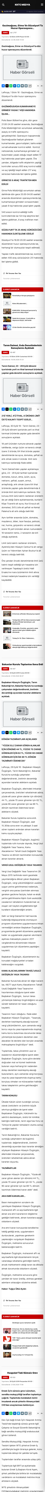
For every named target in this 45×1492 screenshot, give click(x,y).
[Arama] (3, 4)
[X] (7, 85)
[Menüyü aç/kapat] (42, 4)
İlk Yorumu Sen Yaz (13, 273)
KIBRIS (5, 32)
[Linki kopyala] (30, 85)
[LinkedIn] (14, 85)
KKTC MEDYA (22, 4)
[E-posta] (22, 85)
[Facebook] (3, 85)
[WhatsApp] (10, 85)
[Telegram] (18, 85)
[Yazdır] (26, 85)
